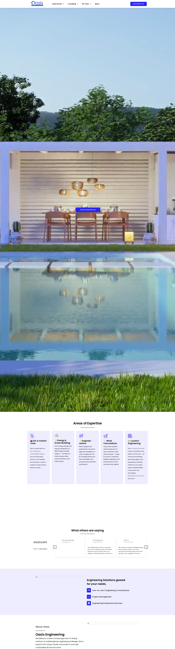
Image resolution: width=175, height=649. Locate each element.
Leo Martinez (66, 540)
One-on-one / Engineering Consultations (110, 592)
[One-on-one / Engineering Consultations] (89, 592)
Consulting (72, 4)
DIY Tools (85, 4)
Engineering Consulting (52, 495)
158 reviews (44, 550)
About (97, 4)
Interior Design (51, 513)
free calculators (35, 451)
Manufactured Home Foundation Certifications (123, 513)
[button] (146, 548)
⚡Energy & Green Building (62, 441)
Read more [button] (60, 556)
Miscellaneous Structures (136, 476)
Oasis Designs (83, 504)
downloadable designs (37, 454)
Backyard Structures (86, 512)
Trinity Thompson (130, 540)
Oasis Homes (57, 4)
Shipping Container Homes (88, 495)
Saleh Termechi (98, 540)
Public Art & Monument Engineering (120, 504)
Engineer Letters (118, 495)
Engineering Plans (50, 504)
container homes (137, 448)
